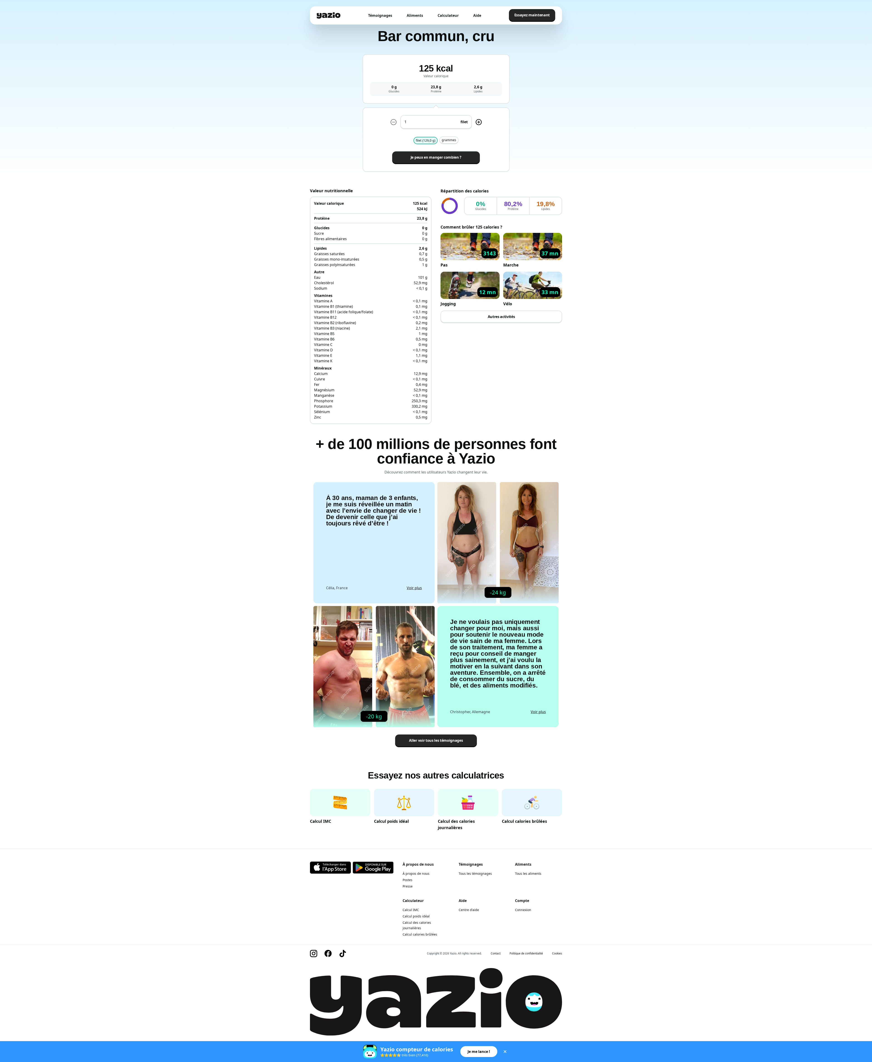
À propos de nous (416, 873)
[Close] (505, 1051)
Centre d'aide (469, 910)
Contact (495, 953)
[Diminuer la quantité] (479, 122)
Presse (408, 886)
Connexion (523, 910)
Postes (407, 880)
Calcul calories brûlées (420, 934)
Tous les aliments (528, 873)
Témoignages (380, 15)
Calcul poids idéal (416, 916)
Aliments (415, 15)
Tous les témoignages (475, 873)
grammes (449, 140)
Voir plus (414, 587)
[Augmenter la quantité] (394, 122)
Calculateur (448, 15)
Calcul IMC (411, 910)
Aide (477, 15)
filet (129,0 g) (425, 140)
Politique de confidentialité (526, 953)
